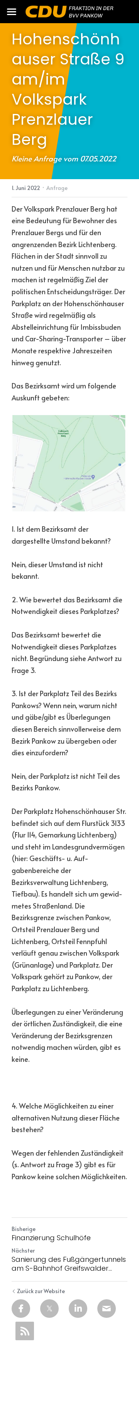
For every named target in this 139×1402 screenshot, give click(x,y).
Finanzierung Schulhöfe (51, 1238)
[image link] (69, 11)
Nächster (23, 1250)
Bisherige (24, 1228)
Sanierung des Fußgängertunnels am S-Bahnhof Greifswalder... (69, 1264)
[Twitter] (49, 1308)
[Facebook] (21, 1308)
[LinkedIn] (78, 1308)
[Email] (106, 1308)
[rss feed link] (24, 1331)
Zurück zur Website (41, 1291)
